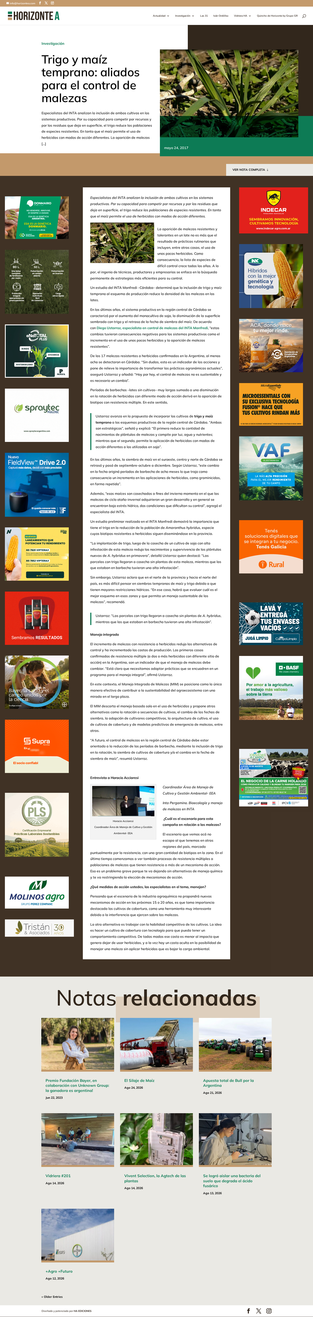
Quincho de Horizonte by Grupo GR (277, 15)
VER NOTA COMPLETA (249, 170)
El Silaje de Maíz (139, 1080)
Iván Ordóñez (220, 15)
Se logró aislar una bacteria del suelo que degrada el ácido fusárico (232, 1180)
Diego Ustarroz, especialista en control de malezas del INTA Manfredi (152, 328)
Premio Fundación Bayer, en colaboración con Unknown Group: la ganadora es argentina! (77, 1085)
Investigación (182, 15)
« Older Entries (52, 1297)
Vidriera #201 (58, 1175)
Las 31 (204, 15)
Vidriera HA (240, 15)
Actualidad (159, 15)
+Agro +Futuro (59, 1271)
